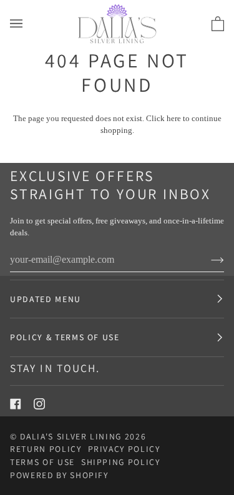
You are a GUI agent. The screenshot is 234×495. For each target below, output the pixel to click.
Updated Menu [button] (45, 299)
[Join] (207, 260)
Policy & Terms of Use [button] (65, 337)
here (174, 118)
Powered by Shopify (59, 475)
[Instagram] (39, 403)
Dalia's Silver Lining (71, 436)
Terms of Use (42, 462)
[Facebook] (15, 403)
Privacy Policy (124, 448)
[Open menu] (28, 23)
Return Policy (46, 448)
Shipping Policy (120, 462)
